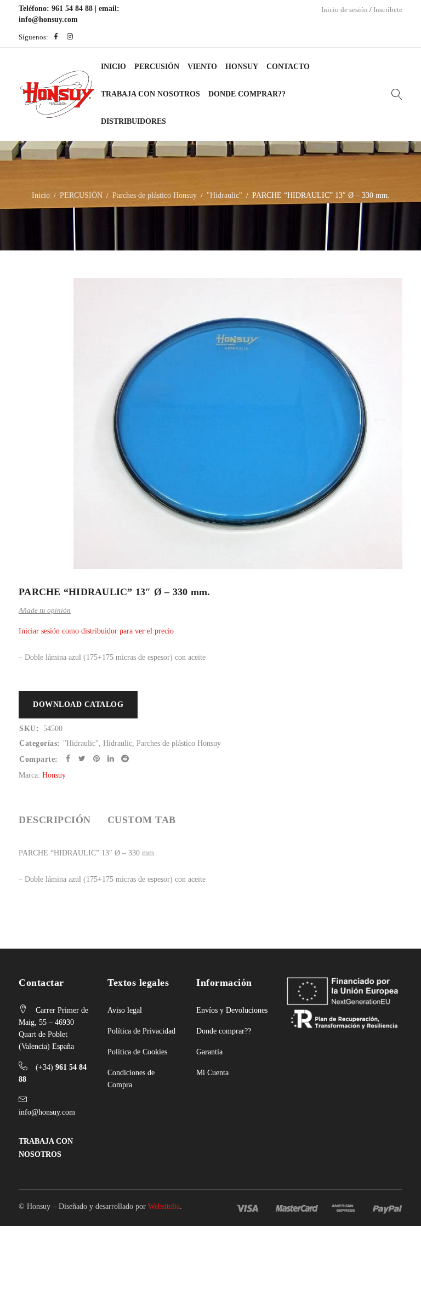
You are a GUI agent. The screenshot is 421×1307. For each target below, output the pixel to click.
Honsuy (241, 66)
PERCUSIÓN (156, 66)
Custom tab (141, 819)
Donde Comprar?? (247, 94)
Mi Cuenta (212, 1073)
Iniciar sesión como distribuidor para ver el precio (96, 631)
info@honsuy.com (48, 19)
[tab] (55, 819)
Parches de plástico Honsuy (154, 195)
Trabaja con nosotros (150, 94)
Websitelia (164, 1206)
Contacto (288, 66)
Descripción (55, 819)
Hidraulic (117, 743)
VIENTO (202, 66)
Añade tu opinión (45, 610)
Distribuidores (133, 121)
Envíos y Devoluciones (232, 1010)
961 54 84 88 (72, 8)
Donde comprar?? (223, 1031)
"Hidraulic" (224, 195)
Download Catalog (78, 704)
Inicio (113, 66)
